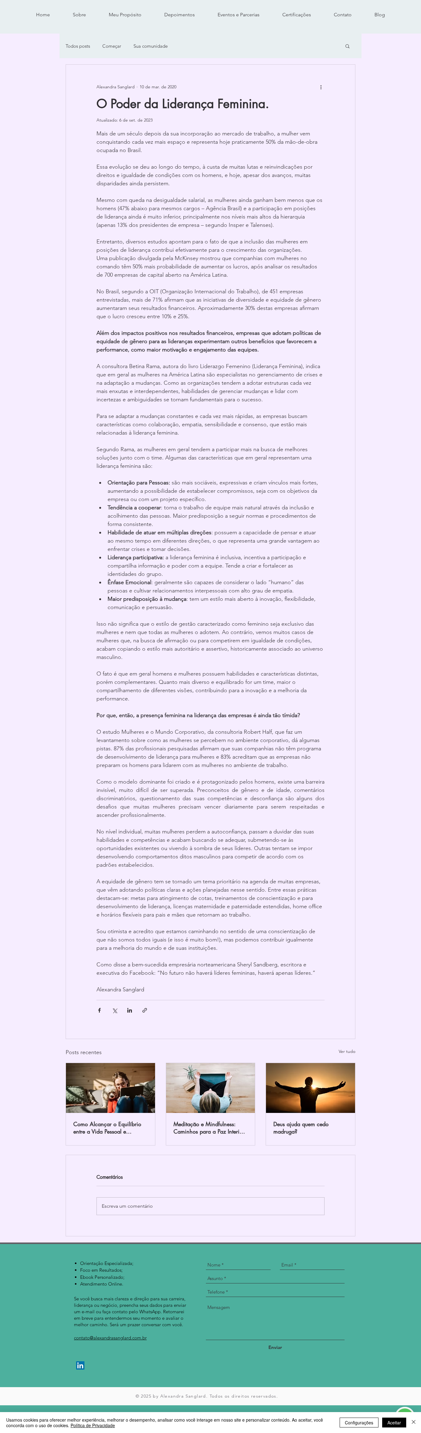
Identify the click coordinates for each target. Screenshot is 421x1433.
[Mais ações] (321, 86)
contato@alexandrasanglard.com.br (110, 1338)
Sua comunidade (150, 46)
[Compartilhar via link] (145, 1010)
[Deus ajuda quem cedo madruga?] (310, 1088)
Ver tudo (347, 1051)
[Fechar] (413, 1422)
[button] (347, 45)
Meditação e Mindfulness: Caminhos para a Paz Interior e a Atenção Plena (209, 1127)
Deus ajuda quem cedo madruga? (301, 1127)
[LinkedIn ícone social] (80, 1365)
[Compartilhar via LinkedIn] (130, 1010)
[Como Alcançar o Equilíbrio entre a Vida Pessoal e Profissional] (110, 1088)
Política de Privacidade (93, 1425)
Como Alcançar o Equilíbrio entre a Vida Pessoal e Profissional (107, 1127)
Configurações (359, 1422)
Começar (111, 46)
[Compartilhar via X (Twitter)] (114, 1010)
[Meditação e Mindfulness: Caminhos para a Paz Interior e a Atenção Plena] (210, 1088)
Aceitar (394, 1422)
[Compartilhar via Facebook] (99, 1010)
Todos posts (78, 46)
